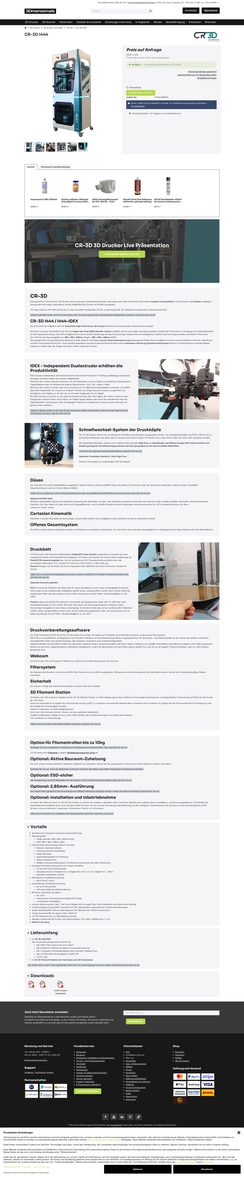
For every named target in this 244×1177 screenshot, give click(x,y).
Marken (178, 1058)
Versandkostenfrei (106, 2)
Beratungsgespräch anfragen (141, 2)
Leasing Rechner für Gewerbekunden (197, 74)
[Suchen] (150, 11)
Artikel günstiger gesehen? (202, 71)
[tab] (122, 827)
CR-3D (69, 27)
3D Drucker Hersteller (53, 27)
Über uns (130, 1058)
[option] (122, 193)
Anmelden (191, 10)
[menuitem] (175, 22)
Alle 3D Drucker (182, 1061)
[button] (29, 93)
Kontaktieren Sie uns (141, 92)
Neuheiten (179, 1055)
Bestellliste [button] (135, 87)
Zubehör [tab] (31, 167)
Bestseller (179, 1052)
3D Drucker (35, 27)
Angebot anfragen (207, 78)
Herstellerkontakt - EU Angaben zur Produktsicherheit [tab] (156, 113)
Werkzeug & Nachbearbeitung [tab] (55, 167)
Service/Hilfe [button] (211, 2)
